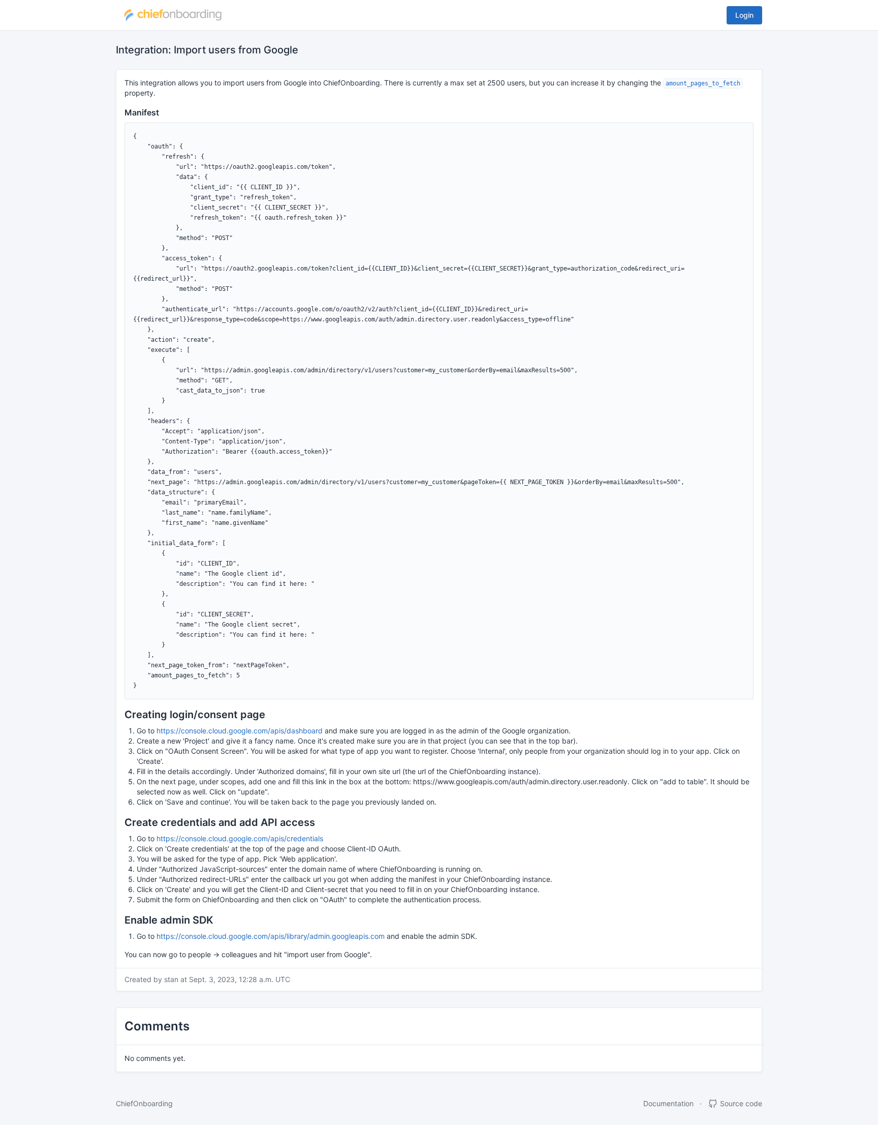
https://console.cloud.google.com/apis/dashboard (239, 730)
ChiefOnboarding (144, 1103)
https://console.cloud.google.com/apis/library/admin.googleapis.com (270, 936)
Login (744, 15)
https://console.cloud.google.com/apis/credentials (239, 838)
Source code (740, 1103)
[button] (173, 15)
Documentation (668, 1103)
